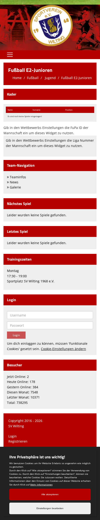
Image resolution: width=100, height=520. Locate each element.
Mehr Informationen (41, 484)
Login (12, 436)
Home (17, 78)
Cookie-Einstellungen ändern (63, 349)
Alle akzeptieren (50, 494)
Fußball (33, 78)
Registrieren (17, 441)
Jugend (50, 78)
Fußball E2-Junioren (76, 78)
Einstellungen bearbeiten (50, 508)
